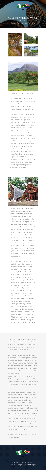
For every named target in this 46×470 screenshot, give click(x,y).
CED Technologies (30, 465)
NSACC (13, 462)
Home (13, 23)
